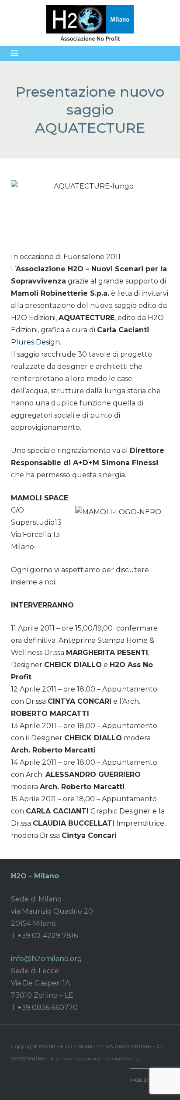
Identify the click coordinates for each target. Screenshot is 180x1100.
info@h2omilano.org (46, 959)
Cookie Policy (122, 1058)
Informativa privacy (76, 1058)
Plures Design (35, 342)
